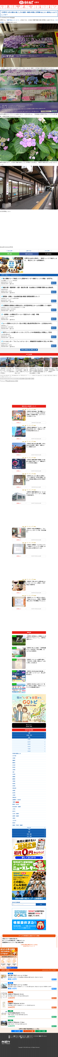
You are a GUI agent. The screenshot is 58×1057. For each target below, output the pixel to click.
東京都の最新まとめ (17, 753)
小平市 (14, 809)
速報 (49, 7)
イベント (44, 7)
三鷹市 (16, 802)
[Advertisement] (29, 394)
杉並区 (14, 783)
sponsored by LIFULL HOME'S (49, 970)
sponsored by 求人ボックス (16, 275)
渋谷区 (14, 785)
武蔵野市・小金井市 (17, 799)
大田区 (14, 795)
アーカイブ (55, 7)
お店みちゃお (31, 7)
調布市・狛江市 (16, 804)
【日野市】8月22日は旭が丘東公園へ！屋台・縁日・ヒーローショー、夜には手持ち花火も (35, 673)
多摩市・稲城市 (16, 816)
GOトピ (2, 7)
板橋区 (14, 776)
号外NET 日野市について (27, 1037)
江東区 (14, 758)
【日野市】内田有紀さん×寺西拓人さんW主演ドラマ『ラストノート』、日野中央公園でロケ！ (36, 638)
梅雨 (29, 378)
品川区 (14, 792)
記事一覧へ (29, 250)
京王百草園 (22, 378)
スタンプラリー (8, 378)
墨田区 (14, 762)
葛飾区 (14, 760)
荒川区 (14, 767)
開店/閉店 (18, 7)
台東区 (14, 769)
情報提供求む (24, 1036)
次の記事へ (47, 250)
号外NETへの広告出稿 (34, 1036)
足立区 (14, 765)
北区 (13, 772)
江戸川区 (14, 755)
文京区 (14, 774)
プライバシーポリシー (15, 1037)
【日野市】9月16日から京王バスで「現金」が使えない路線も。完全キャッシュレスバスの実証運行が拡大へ (35, 685)
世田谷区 (14, 788)
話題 (40, 7)
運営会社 (17, 1036)
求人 (13, 7)
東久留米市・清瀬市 (17, 806)
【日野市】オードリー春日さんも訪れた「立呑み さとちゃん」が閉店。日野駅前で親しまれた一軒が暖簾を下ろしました (36, 599)
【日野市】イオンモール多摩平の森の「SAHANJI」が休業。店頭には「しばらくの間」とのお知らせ (36, 661)
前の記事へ (10, 250)
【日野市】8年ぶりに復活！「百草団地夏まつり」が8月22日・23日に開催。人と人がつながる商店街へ (36, 649)
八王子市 (14, 820)
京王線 (26, 378)
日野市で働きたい (5, 275)
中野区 (14, 781)
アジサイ (2, 378)
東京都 (13, 17)
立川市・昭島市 (16, 813)
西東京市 (14, 797)
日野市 (36, 2)
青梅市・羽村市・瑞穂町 (18, 825)
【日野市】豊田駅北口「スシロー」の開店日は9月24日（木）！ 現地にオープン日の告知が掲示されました (35, 429)
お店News (24, 7)
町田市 (14, 822)
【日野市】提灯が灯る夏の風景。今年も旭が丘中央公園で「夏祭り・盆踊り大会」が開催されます (35, 445)
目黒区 (14, 790)
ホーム (11, 1036)
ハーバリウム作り (15, 378)
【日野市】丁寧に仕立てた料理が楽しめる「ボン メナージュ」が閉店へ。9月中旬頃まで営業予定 (35, 583)
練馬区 (14, 778)
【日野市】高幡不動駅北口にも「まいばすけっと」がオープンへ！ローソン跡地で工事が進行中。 (35, 493)
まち (36, 7)
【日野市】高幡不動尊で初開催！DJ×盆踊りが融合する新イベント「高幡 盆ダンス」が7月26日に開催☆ (36, 461)
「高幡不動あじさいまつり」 (13, 20)
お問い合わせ (44, 1036)
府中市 (14, 811)
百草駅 (32, 378)
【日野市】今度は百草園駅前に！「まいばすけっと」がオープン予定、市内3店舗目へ (36, 530)
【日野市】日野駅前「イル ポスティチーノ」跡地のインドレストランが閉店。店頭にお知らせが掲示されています (36, 546)
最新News (8, 7)
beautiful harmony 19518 (12, 380)
